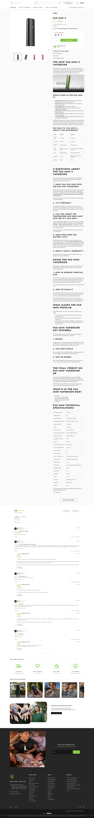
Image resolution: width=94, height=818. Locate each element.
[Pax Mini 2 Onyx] (56, 35)
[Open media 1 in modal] (30, 31)
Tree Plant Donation (37, 671)
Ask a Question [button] (66, 510)
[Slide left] (80, 679)
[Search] (59, 3)
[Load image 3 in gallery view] (26, 57)
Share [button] (17, 536)
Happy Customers (75, 671)
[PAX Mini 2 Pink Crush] (61, 35)
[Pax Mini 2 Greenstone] (58, 35)
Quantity (56, 37)
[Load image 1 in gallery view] (18, 57)
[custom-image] (12, 778)
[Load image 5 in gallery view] (34, 57)
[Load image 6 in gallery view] (42, 57)
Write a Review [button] (75, 510)
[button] (82, 3)
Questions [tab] (24, 516)
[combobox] (47, 3)
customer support (54, 709)
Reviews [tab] (16, 516)
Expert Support (56, 671)
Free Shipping (19, 671)
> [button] (50, 653)
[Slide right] (83, 679)
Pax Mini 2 (16, 534)
